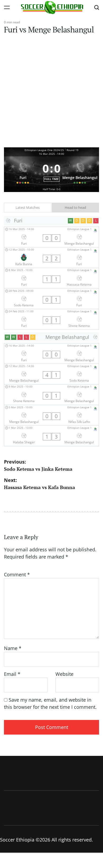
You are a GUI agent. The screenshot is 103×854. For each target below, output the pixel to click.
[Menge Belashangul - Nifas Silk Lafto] (51, 415)
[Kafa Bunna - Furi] (51, 257)
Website (64, 674)
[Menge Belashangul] (80, 171)
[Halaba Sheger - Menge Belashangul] (51, 436)
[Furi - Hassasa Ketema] (51, 278)
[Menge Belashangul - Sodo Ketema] (51, 374)
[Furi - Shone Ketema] (51, 319)
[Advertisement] (51, 93)
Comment (17, 574)
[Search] (96, 7)
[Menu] (7, 7)
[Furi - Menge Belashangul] (51, 237)
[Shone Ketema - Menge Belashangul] (51, 395)
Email (12, 674)
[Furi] (23, 171)
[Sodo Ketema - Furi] (51, 299)
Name (12, 648)
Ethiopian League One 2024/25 (44, 150)
